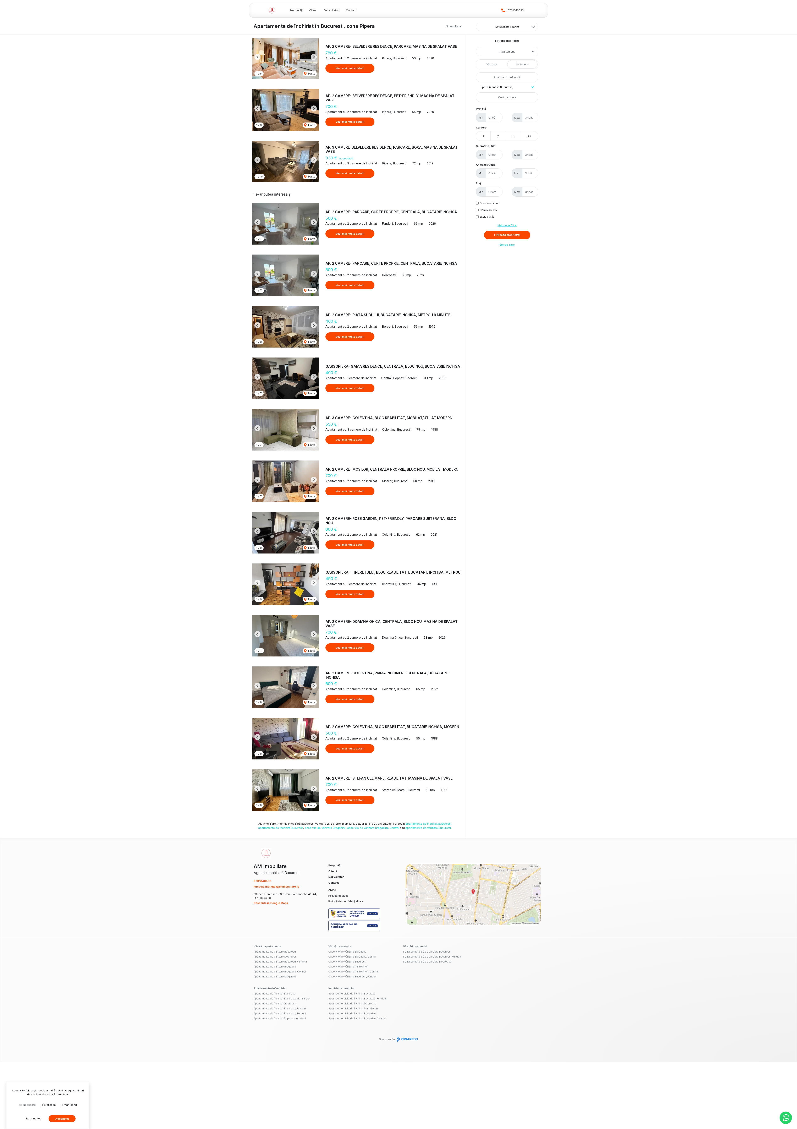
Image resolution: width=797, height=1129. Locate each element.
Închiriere (522, 64)
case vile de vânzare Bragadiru (325, 827)
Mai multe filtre (507, 225)
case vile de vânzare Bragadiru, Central (373, 827)
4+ (529, 136)
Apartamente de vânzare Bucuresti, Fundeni (280, 961)
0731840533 (516, 10)
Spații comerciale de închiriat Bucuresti (351, 993)
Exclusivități (487, 216)
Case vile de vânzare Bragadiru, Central (352, 956)
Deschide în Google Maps (271, 903)
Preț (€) (481, 108)
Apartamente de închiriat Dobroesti (275, 1003)
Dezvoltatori (331, 10)
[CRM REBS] (407, 1039)
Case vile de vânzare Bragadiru (347, 951)
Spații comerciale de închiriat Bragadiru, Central (357, 1018)
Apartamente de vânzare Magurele (275, 976)
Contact (351, 10)
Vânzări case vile (339, 946)
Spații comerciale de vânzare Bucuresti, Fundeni (432, 956)
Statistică (50, 1104)
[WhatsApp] (786, 1118)
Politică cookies (338, 895)
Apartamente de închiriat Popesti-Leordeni (280, 1018)
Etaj (478, 183)
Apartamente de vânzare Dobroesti (275, 956)
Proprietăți (296, 10)
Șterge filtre (507, 244)
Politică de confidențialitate (345, 901)
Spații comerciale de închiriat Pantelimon (353, 1008)
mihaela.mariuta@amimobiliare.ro (276, 886)
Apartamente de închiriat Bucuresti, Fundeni (280, 1008)
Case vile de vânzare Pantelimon (348, 966)
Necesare (29, 1104)
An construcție (485, 164)
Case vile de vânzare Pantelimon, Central (353, 971)
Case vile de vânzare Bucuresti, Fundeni (352, 976)
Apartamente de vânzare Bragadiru (275, 966)
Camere (481, 127)
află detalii (57, 1090)
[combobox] (507, 51)
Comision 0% (488, 210)
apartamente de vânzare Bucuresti (428, 827)
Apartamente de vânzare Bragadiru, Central (280, 971)
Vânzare (491, 64)
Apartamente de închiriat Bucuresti (274, 993)
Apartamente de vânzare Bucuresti (275, 951)
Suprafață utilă (485, 146)
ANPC (332, 889)
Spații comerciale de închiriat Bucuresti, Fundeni (357, 998)
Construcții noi (489, 203)
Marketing (70, 1104)
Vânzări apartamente (267, 946)
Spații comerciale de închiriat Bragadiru (352, 1013)
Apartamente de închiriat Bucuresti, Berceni (280, 1013)
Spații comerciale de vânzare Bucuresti (427, 951)
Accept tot (62, 1118)
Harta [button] (311, 73)
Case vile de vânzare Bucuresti (347, 961)
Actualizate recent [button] (507, 26)
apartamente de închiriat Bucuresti (428, 823)
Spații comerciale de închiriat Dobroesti (352, 1003)
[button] (257, 57)
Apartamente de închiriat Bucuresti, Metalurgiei (282, 998)
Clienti (313, 10)
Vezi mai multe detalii (350, 68)
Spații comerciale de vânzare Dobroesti (427, 961)
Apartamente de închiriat (270, 988)
